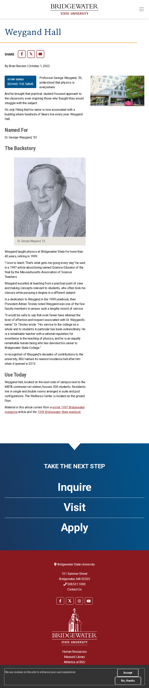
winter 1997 (60, 407)
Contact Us (74, 589)
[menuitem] (60, 601)
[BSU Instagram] (79, 601)
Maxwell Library (74, 657)
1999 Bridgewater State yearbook (59, 412)
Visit (75, 507)
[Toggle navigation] (141, 9)
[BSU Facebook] (60, 601)
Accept (127, 672)
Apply (74, 527)
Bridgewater (77, 407)
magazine (11, 412)
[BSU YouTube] (89, 601)
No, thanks (128, 680)
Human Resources (74, 651)
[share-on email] (40, 54)
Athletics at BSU (74, 662)
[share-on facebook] (22, 54)
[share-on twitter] (31, 54)
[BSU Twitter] (70, 601)
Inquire (74, 487)
